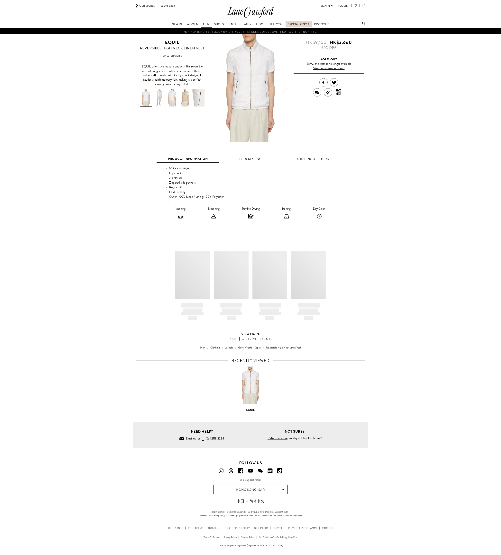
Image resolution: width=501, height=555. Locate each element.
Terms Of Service (211, 537)
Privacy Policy (230, 537)
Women (192, 24)
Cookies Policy (248, 537)
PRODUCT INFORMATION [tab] (188, 158)
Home (260, 24)
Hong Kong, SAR (250, 489)
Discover (321, 24)
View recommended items (329, 68)
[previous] (216, 88)
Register (344, 6)
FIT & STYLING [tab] (250, 158)
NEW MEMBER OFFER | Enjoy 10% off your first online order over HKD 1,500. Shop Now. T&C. (250, 31)
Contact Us (195, 528)
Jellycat (276, 24)
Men (206, 24)
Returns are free (277, 438)
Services (278, 528)
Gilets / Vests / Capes (257, 339)
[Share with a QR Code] (338, 92)
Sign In (325, 6)
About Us (214, 528)
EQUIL (172, 42)
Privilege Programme (302, 528)
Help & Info (176, 528)
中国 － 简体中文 (250, 501)
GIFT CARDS (261, 528)
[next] (285, 88)
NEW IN (177, 24)
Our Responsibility (237, 528)
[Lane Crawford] (250, 17)
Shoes (219, 24)
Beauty (246, 24)
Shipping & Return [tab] (313, 158)
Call (214, 438)
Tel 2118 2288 (167, 6)
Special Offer (298, 24)
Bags (232, 24)
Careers (327, 528)
